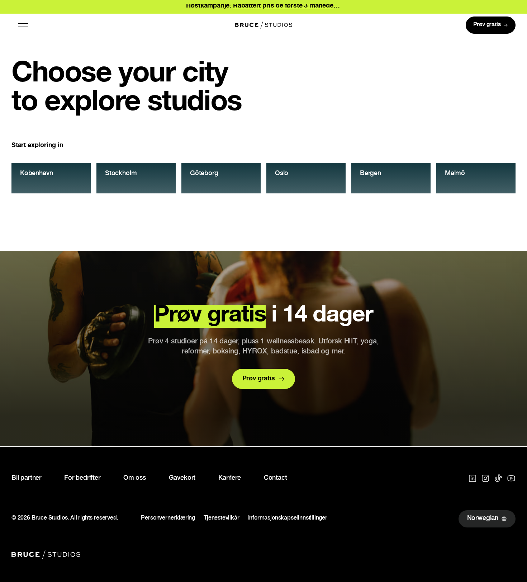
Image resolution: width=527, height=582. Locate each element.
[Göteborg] (221, 178)
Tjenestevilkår (221, 519)
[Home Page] (263, 25)
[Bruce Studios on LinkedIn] (472, 478)
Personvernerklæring (168, 519)
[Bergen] (391, 178)
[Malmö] (476, 178)
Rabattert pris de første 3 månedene (287, 6)
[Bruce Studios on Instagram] (485, 478)
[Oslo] (306, 178)
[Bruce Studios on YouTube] (511, 478)
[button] (22, 25)
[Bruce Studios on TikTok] (498, 478)
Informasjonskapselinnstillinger (287, 519)
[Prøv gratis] (491, 25)
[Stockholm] (136, 178)
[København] (51, 178)
